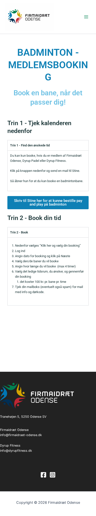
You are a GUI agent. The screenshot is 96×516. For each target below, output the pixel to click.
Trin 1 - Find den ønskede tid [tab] (30, 145)
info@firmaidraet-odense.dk (21, 435)
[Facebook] (43, 475)
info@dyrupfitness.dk (16, 450)
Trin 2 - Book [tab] (19, 232)
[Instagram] (52, 475)
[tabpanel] (48, 170)
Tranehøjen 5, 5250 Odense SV (23, 416)
